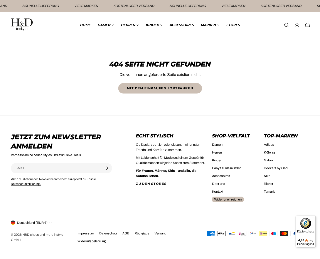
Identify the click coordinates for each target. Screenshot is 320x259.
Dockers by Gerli (276, 168)
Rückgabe (142, 233)
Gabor (268, 160)
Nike (267, 176)
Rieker (268, 183)
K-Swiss (270, 152)
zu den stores (151, 183)
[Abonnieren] (107, 168)
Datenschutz (108, 233)
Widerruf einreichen (228, 199)
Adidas (269, 144)
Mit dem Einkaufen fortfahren (160, 88)
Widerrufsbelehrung (91, 241)
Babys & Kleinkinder (226, 168)
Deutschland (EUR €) (32, 222)
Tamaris (269, 191)
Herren (217, 152)
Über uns (218, 183)
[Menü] (313, 218)
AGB (125, 233)
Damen (217, 144)
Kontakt (217, 191)
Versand (161, 233)
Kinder (216, 160)
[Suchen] (286, 25)
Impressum (85, 233)
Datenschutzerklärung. (26, 183)
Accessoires (221, 176)
